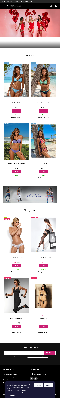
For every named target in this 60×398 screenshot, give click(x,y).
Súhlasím (48, 385)
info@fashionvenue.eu (39, 374)
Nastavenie (12, 395)
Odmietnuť (38, 385)
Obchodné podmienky (8, 379)
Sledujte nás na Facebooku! (32, 378)
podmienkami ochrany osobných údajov (37, 357)
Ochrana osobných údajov (26, 1)
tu (22, 392)
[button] (5, 28)
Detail (16, 111)
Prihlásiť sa (49, 353)
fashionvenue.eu (36, 378)
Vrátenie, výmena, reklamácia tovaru (9, 1)
